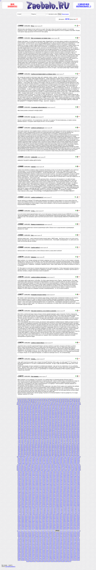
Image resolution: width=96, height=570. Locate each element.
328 (56, 416)
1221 (26, 472)
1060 (47, 460)
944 (56, 452)
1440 (36, 488)
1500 (57, 492)
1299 (47, 477)
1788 (57, 513)
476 (39, 425)
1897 (61, 521)
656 (50, 435)
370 (50, 418)
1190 (45, 470)
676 (44, 437)
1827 (67, 516)
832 (50, 446)
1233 (67, 472)
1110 (32, 464)
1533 (47, 495)
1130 (35, 466)
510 (73, 426)
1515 (47, 493)
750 (67, 441)
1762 (29, 512)
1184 (25, 470)
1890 (36, 521)
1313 (33, 479)
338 (22, 417)
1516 (50, 493)
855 (53, 447)
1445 (54, 488)
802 (28, 445)
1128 (28, 466)
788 (50, 443)
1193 (55, 470)
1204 (29, 471)
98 (33, 402)
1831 (19, 517)
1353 (47, 481)
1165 (25, 468)
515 (25, 427)
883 (70, 449)
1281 (47, 476)
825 (30, 446)
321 (36, 416)
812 (56, 445)
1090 (26, 463)
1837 (40, 517)
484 (61, 425)
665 (75, 435)
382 (22, 420)
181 (75, 406)
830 (44, 446)
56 (68, 400)
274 (28, 413)
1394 (64, 484)
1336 (50, 480)
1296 (36, 477)
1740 (78, 509)
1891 (40, 521)
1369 (40, 483)
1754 (64, 510)
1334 (43, 480)
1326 (78, 479)
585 (36, 431)
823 (25, 446)
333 (70, 416)
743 (47, 441)
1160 (72, 467)
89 (76, 401)
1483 (61, 491)
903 (64, 450)
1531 (40, 495)
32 (79, 399)
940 (44, 452)
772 (67, 442)
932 (22, 452)
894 (39, 450)
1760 (22, 512)
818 (73, 445)
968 (61, 454)
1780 (29, 513)
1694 (43, 506)
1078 (47, 462)
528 (61, 427)
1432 (71, 487)
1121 (68, 464)
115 (79, 402)
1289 (74, 476)
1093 (37, 463)
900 (56, 450)
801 (25, 445)
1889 (33, 521)
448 (22, 424)
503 (53, 426)
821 (19, 446)
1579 (19, 499)
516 (28, 427)
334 (73, 416)
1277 (33, 476)
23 (59, 399)
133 (65, 404)
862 (73, 447)
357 (75, 417)
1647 (67, 502)
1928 (43, 524)
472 (28, 425)
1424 (43, 487)
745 (53, 441)
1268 (64, 475)
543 (42, 429)
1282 (50, 476)
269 (75, 412)
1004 (41, 456)
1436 (22, 488)
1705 (19, 508)
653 (42, 435)
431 (36, 422)
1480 (50, 491)
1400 (22, 485)
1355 (54, 481)
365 (36, 418)
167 (36, 406)
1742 (22, 510)
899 (53, 450)
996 (78, 455)
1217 (74, 471)
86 (70, 401)
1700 (64, 506)
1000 (27, 456)
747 (59, 441)
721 (47, 439)
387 (36, 420)
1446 (57, 488)
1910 (43, 522)
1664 (64, 504)
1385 (33, 484)
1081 (57, 462)
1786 (50, 513)
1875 (47, 520)
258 (44, 412)
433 (42, 422)
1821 (47, 516)
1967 (54, 526)
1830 (78, 516)
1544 (22, 496)
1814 (22, 516)
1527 (26, 495)
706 (67, 438)
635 (53, 434)
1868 (22, 520)
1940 (22, 525)
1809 (68, 514)
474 (33, 425)
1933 (61, 524)
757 (25, 442)
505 (59, 426)
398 (67, 420)
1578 (78, 497)
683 (64, 437)
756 (22, 442)
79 (55, 401)
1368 (36, 483)
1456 (29, 489)
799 (19, 445)
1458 (36, 489)
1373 (54, 483)
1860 (57, 518)
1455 (26, 489)
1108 (25, 464)
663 (70, 435)
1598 (22, 500)
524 (50, 427)
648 (28, 435)
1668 (78, 504)
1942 (29, 525)
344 (39, 417)
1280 (43, 476)
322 (39, 416)
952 (78, 452)
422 (73, 421)
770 (61, 442)
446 (78, 422)
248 (78, 410)
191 (42, 408)
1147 (28, 467)
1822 (50, 516)
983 (42, 455)
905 (70, 450)
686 (73, 437)
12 (36, 399)
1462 (50, 489)
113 (74, 402)
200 (67, 408)
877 (53, 449)
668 (22, 437)
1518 (57, 493)
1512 (36, 493)
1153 (48, 467)
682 (61, 437)
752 (73, 441)
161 (19, 406)
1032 (74, 458)
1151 (42, 467)
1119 (62, 464)
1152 (45, 467)
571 (59, 430)
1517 (54, 493)
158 (73, 405)
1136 (55, 466)
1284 (57, 476)
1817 (33, 516)
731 (75, 439)
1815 (26, 516)
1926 (36, 524)
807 (42, 445)
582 (28, 431)
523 (47, 427)
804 (33, 445)
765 (47, 442)
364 (33, 418)
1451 (74, 488)
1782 (36, 513)
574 (67, 430)
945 (59, 452)
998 (21, 456)
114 (76, 402)
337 (19, 417)
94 (24, 402)
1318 (50, 479)
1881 (67, 520)
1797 (26, 514)
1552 (50, 496)
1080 (54, 462)
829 (42, 446)
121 (32, 404)
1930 (50, 524)
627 (30, 434)
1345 (19, 481)
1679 (54, 505)
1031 (71, 458)
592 (56, 431)
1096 (47, 463)
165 (30, 406)
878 (56, 449)
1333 (40, 480)
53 (61, 400)
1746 (36, 510)
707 (70, 438)
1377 (67, 483)
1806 (57, 514)
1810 (71, 514)
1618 (29, 501)
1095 (43, 463)
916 (39, 451)
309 (64, 414)
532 (73, 427)
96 (28, 402)
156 (67, 405)
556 (78, 429)
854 (50, 447)
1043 (50, 459)
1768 (50, 512)
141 (25, 405)
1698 (57, 506)
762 (39, 442)
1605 (47, 500)
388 (39, 420)
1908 (36, 522)
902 (61, 450)
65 (25, 401)
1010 (61, 456)
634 (50, 434)
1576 (71, 497)
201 (70, 408)
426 (22, 422)
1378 (71, 483)
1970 (64, 526)
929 (75, 451)
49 (53, 400)
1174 (55, 468)
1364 (22, 483)
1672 (29, 505)
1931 (54, 524)
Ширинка (33, 257)
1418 (22, 487)
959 (36, 454)
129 (54, 404)
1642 (50, 502)
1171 (45, 468)
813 (59, 445)
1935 (67, 524)
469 (19, 425)
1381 (19, 484)
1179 (72, 468)
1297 (40, 477)
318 (28, 416)
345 (42, 417)
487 (70, 425)
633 (47, 434)
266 (67, 412)
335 (75, 416)
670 (28, 437)
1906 (29, 522)
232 (33, 410)
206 (22, 409)
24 (62, 399)
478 (44, 425)
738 (33, 441)
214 (44, 409)
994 (73, 455)
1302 (57, 477)
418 (61, 421)
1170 (42, 468)
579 (19, 431)
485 (64, 425)
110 (66, 402)
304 (50, 414)
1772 (64, 512)
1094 (40, 463)
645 (19, 435)
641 (70, 434)
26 (66, 399)
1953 (67, 525)
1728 (36, 509)
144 (33, 405)
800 (22, 445)
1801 (40, 514)
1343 (74, 480)
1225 (40, 472)
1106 (19, 464)
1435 (19, 488)
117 (21, 404)
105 (52, 402)
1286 (64, 476)
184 (22, 408)
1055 (29, 460)
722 (50, 439)
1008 (54, 456)
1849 (19, 518)
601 (19, 433)
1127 (25, 466)
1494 (36, 492)
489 (75, 425)
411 (42, 421)
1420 (29, 487)
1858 (50, 518)
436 (50, 422)
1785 (47, 513)
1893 (47, 521)
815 (64, 445)
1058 (40, 460)
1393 (61, 484)
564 (39, 430)
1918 (71, 522)
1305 (67, 477)
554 (73, 429)
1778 (22, 513)
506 (61, 426)
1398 (78, 484)
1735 (61, 509)
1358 (64, 481)
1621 (40, 501)
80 (57, 401)
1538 (64, 495)
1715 (54, 508)
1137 (59, 466)
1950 (57, 525)
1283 (54, 476)
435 (47, 422)
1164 (21, 468)
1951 (61, 525)
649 (30, 435)
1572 (57, 497)
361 (25, 418)
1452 (78, 488)
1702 (71, 506)
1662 (57, 504)
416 (56, 421)
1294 (29, 477)
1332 (36, 480)
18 (49, 399)
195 (53, 408)
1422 (36, 487)
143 (30, 405)
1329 (26, 480)
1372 (50, 483)
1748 (43, 510)
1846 (71, 517)
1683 (67, 505)
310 (67, 414)
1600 (29, 500)
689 (19, 438)
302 (45, 414)
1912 (50, 522)
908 (78, 450)
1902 (78, 521)
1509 (26, 493)
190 (39, 408)
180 (73, 406)
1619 (33, 501)
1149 (35, 467)
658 (56, 435)
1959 (26, 526)
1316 (43, 479)
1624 (50, 501)
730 (73, 439)
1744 (29, 510)
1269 (67, 475)
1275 (26, 476)
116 (18, 404)
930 (78, 451)
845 (25, 447)
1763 (33, 512)
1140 (69, 466)
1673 (33, 505)
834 (56, 446)
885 (75, 449)
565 (42, 430)
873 (42, 449)
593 (59, 431)
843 (19, 447)
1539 (67, 495)
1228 (50, 472)
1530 (36, 495)
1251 (67, 474)
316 (22, 416)
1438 (29, 488)
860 (67, 447)
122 (34, 404)
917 (42, 451)
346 (44, 417)
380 (78, 418)
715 (30, 439)
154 (61, 405)
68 (31, 401)
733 (19, 441)
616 (61, 433)
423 (75, 421)
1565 (33, 497)
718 (39, 439)
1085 (71, 462)
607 (36, 433)
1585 (40, 499)
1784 (43, 513)
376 (67, 418)
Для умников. (35, 376)
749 (64, 441)
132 (63, 404)
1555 (61, 496)
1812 (78, 514)
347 (47, 417)
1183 (21, 470)
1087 (78, 462)
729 (70, 439)
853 (47, 447)
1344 (78, 480)
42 (38, 400)
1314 (36, 479)
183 (19, 408)
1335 (47, 480)
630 (39, 434)
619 (70, 433)
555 (75, 429)
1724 (22, 509)
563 (36, 430)
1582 (29, 499)
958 (33, 454)
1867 (19, 520)
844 (22, 447)
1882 (71, 520)
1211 (54, 471)
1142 (75, 466)
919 (47, 451)
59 (74, 400)
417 (59, 421)
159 (75, 405)
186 (28, 408)
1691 (33, 506)
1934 (64, 524)
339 (25, 417)
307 (59, 414)
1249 (61, 474)
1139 (65, 466)
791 (59, 443)
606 (33, 433)
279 (42, 413)
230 (28, 410)
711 (19, 439)
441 (64, 422)
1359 (67, 481)
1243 (40, 474)
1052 (19, 460)
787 (47, 443)
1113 (42, 464)
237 (47, 410)
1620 (36, 501)
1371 (47, 483)
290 (73, 413)
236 (44, 410)
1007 (51, 456)
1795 (19, 514)
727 (64, 439)
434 (44, 422)
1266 (57, 475)
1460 (43, 489)
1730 (43, 509)
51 (57, 400)
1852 (29, 518)
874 (44, 449)
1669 (19, 505)
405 (25, 421)
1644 (57, 502)
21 (55, 399)
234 (39, 410)
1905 (26, 522)
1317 (47, 479)
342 (33, 417)
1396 (71, 484)
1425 (47, 487)
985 (47, 455)
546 (50, 429)
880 (61, 449)
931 (19, 452)
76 (48, 401)
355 (70, 417)
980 (33, 455)
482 (56, 425)
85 (68, 401)
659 (59, 435)
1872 (36, 520)
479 (47, 425)
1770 (57, 512)
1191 (48, 470)
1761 (26, 512)
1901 (74, 521)
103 (46, 402)
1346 (22, 481)
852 (44, 447)
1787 (54, 513)
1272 (78, 475)
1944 (36, 525)
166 (33, 406)
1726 (29, 509)
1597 (19, 500)
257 (42, 412)
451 (30, 424)
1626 (57, 501)
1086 (74, 462)
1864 (71, 518)
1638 (36, 502)
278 (39, 413)
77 (51, 401)
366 (39, 418)
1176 (62, 468)
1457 (33, 489)
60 (76, 400)
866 (22, 449)
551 (64, 429)
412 (44, 421)
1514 (43, 493)
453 (36, 424)
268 (73, 412)
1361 (74, 481)
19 (51, 399)
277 (36, 413)
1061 (50, 460)
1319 (54, 479)
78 (53, 401)
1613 (74, 500)
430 (33, 422)
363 (30, 418)
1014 (75, 456)
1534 (50, 495)
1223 (33, 472)
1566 (36, 497)
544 (44, 429)
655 (47, 435)
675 (42, 437)
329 (59, 416)
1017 (22, 458)
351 (59, 417)
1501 (61, 492)
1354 (50, 481)
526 (56, 427)
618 (67, 433)
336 (78, 416)
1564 (29, 497)
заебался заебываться (37, 127)
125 (43, 404)
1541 (74, 495)
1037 (29, 459)
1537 (61, 495)
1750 (50, 510)
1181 (79, 468)
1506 (78, 492)
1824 (57, 516)
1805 (54, 514)
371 (53, 418)
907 (75, 450)
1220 (22, 472)
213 (42, 409)
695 (36, 438)
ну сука (33, 117)
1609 (61, 500)
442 (67, 422)
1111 (35, 464)
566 (44, 430)
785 (42, 443)
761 (36, 442)
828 (39, 446)
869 (30, 449)
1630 (71, 501)
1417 (19, 487)
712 (22, 439)
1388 (43, 484)
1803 (47, 514)
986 (50, 455)
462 (61, 424)
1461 (47, 489)
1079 (50, 462)
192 (44, 408)
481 (53, 425)
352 (61, 417)
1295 (33, 477)
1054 (26, 460)
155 (64, 405)
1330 (29, 480)
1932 (57, 524)
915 (36, 451)
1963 (40, 526)
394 (56, 420)
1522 (71, 493)
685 (70, 437)
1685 (74, 505)
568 (50, 430)
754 (78, 441)
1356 (57, 481)
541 (36, 429)
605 (31, 433)
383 (25, 420)
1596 (78, 499)
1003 (37, 456)
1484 (64, 491)
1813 (19, 516)
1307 (74, 477)
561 (30, 430)
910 (22, 451)
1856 (43, 518)
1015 (79, 456)
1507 (19, 493)
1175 (59, 468)
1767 (47, 512)
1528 (29, 495)
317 (25, 416)
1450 (71, 488)
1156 (59, 467)
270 (78, 412)
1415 (74, 485)
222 (67, 409)
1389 (47, 484)
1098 (54, 463)
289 (70, 413)
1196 (65, 470)
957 (30, 454)
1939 (19, 525)
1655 (33, 504)
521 (42, 427)
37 (27, 400)
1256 (22, 475)
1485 (67, 491)
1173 (52, 468)
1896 (57, 521)
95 (26, 402)
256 (39, 412)
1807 (61, 514)
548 (56, 429)
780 (28, 443)
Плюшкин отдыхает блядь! (38, 294)
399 (70, 420)
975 (19, 455)
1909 (40, 522)
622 (78, 433)
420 (67, 421)
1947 (47, 525)
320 (33, 416)
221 (64, 409)
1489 (19, 492)
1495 (40, 492)
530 (67, 427)
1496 (43, 492)
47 (48, 400)
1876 (50, 520)
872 (39, 449)
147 (42, 405)
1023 (43, 458)
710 (78, 438)
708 (73, 438)
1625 (54, 501)
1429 (61, 487)
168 (39, 406)
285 (59, 413)
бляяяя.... (33, 359)
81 (59, 401)
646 (22, 435)
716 (33, 439)
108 (60, 402)
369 (47, 418)
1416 (78, 485)
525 (53, 427)
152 (56, 405)
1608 (57, 500)
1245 (47, 474)
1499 (54, 492)
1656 (36, 504)
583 (30, 431)
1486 (71, 491)
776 (78, 442)
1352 (43, 481)
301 (42, 414)
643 (75, 434)
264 (61, 412)
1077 (43, 462)
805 (36, 445)
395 (59, 420)
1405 (40, 485)
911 (25, 451)
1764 (36, 512)
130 (57, 404)
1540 (71, 495)
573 (64, 430)
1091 (30, 463)
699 (47, 438)
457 (47, 424)
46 (46, 400)
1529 (33, 495)
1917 (67, 522)
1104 (74, 463)
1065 (64, 460)
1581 (26, 499)
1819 (40, 516)
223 (70, 409)
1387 (40, 484)
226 (78, 409)
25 (64, 399)
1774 (71, 512)
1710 (36, 508)
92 (20, 402)
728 (67, 439)
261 (53, 412)
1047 (64, 459)
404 (22, 421)
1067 (71, 460)
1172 (48, 468)
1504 (71, 492)
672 (33, 437)
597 (70, 431)
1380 (78, 483)
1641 (47, 502)
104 (49, 402)
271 (19, 413)
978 (28, 455)
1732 (50, 509)
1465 (61, 489)
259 (47, 412)
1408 (50, 485)
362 (28, 418)
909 (19, 451)
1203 (26, 471)
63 (20, 401)
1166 (28, 468)
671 (30, 437)
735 (25, 441)
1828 (71, 516)
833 (53, 446)
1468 (71, 489)
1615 (19, 501)
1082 (61, 462)
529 (64, 427)
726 (61, 439)
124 (40, 404)
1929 (47, 524)
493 (25, 426)
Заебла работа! (35, 247)
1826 (64, 516)
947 (64, 452)
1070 (19, 462)
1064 (61, 460)
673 (36, 437)
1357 (61, 481)
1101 (64, 463)
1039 (36, 459)
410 (39, 421)
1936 (71, 524)
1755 (67, 510)
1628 (64, 501)
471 (25, 425)
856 (56, 447)
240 (56, 410)
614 (56, 433)
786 (44, 443)
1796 (22, 514)
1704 (78, 506)
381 (19, 420)
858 (61, 447)
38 (29, 400)
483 (59, 425)
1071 (22, 462)
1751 (54, 510)
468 (78, 424)
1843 (61, 517)
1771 (61, 512)
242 (61, 410)
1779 (26, 513)
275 (30, 413)
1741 (19, 510)
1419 (26, 487)
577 (75, 430)
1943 (33, 525)
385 (30, 420)
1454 (22, 489)
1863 (67, 518)
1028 (61, 458)
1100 (61, 463)
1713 (47, 508)
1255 (19, 475)
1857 (47, 518)
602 (22, 433)
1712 (43, 508)
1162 (79, 467)
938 (39, 452)
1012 (68, 456)
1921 (19, 524)
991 (64, 455)
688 (78, 437)
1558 (71, 496)
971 (70, 454)
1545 (26, 496)
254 (33, 412)
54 (63, 400)
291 (75, 413)
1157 (62, 467)
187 (30, 408)
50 (55, 400)
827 (36, 446)
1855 (40, 518)
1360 (71, 481)
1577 (74, 497)
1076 (40, 462)
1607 (54, 500)
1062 (54, 460)
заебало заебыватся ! (37, 197)
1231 (61, 472)
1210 (50, 471)
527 (59, 427)
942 (50, 452)
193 (47, 408)
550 (61, 429)
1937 (74, 524)
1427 (54, 487)
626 (28, 434)
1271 (74, 475)
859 (64, 447)
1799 (33, 514)
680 (56, 437)
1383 (26, 484)
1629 (67, 501)
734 (22, 441)
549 (59, 429)
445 (75, 422)
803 (31, 445)
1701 (67, 506)
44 (42, 400)
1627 (61, 501)
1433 (74, 487)
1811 (75, 514)
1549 (40, 496)
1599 (26, 500)
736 (28, 441)
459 (53, 424)
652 (39, 435)
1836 (36, 517)
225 (75, 409)
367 (42, 418)
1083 (64, 462)
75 (46, 401)
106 (55, 402)
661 (64, 435)
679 (53, 437)
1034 (19, 459)
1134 (48, 466)
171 (47, 406)
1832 (22, 517)
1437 (26, 488)
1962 (36, 526)
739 (36, 441)
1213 (61, 471)
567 (47, 430)
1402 (29, 485)
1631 (74, 501)
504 (56, 426)
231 (30, 410)
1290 (78, 476)
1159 (69, 467)
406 (28, 421)
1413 (67, 485)
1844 (64, 517)
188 (33, 408)
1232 (64, 472)
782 (33, 443)
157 (70, 405)
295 (25, 414)
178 (67, 406)
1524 (78, 493)
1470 (78, 489)
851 (42, 447)
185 (25, 408)
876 (50, 449)
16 (44, 399)
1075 (36, 462)
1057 (36, 460)
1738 (71, 509)
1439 (33, 488)
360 (22, 418)
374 (61, 418)
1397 (74, 484)
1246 (50, 474)
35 (23, 400)
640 (67, 434)
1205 (33, 471)
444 (73, 422)
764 (44, 442)
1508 (22, 493)
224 (73, 409)
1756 (71, 510)
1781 (33, 513)
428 (28, 422)
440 (61, 422)
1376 (64, 483)
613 (53, 433)
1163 (18, 468)
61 (79, 400)
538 (28, 429)
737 (30, 441)
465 (70, 424)
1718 (64, 508)
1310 (22, 479)
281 (47, 413)
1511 (33, 493)
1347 (26, 481)
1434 (78, 487)
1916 (64, 522)
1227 (47, 472)
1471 (19, 491)
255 (36, 412)
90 (79, 401)
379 (75, 418)
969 (64, 454)
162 (22, 406)
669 (25, 437)
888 (22, 450)
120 (29, 404)
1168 (35, 468)
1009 (58, 456)
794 (67, 443)
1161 (75, 467)
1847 (74, 517)
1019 (29, 458)
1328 (22, 480)
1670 (22, 505)
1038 (33, 459)
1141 (72, 466)
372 (56, 418)
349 (53, 417)
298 (33, 414)
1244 (43, 474)
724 (56, 439)
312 (73, 414)
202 (73, 408)
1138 (62, 466)
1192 (52, 470)
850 (39, 447)
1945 (40, 525)
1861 (61, 518)
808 (45, 445)
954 (22, 454)
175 (59, 406)
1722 (78, 508)
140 (22, 405)
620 (73, 433)
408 (33, 421)
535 (19, 429)
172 (50, 406)
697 (42, 438)
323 (42, 416)
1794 (78, 513)
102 (43, 402)
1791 (67, 513)
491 (19, 426)
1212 (57, 471)
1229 (54, 472)
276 (33, 413)
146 (39, 405)
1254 (78, 474)
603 (25, 433)
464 (67, 424)
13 (38, 399)
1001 (30, 456)
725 (59, 439)
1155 (55, 467)
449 (25, 424)
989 (59, 455)
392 (50, 420)
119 (26, 404)
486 (67, 425)
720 (44, 439)
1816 (29, 516)
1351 (40, 481)
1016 (19, 458)
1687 (19, 506)
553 (70, 429)
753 (75, 441)
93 (22, 402)
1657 (40, 504)
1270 (71, 475)
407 (31, 421)
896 (44, 450)
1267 (61, 475)
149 (47, 405)
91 (18, 402)
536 (22, 429)
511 (75, 426)
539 (30, 429)
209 (31, 409)
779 (25, 443)
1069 (78, 460)
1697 (54, 506)
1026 (54, 458)
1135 (52, 466)
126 (46, 404)
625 (25, 434)
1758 (78, 510)
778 (22, 443)
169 (42, 406)
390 (44, 420)
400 (73, 420)
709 (75, 438)
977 (25, 455)
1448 (64, 488)
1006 (47, 456)
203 (75, 408)
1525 (19, 495)
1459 (40, 489)
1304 (64, 477)
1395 (67, 484)
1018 (26, 458)
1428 (57, 487)
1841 (54, 517)
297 (31, 414)
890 (28, 450)
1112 (39, 464)
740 (39, 441)
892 (33, 450)
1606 (50, 500)
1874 (43, 520)
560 (28, 430)
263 (59, 412)
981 (36, 455)
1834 (29, 517)
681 (59, 437)
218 (56, 409)
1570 (50, 497)
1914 (57, 522)
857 (59, 447)
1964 (43, 526)
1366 (29, 483)
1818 (36, 516)
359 (19, 418)
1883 (74, 520)
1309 (19, 479)
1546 (29, 496)
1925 (33, 524)
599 (75, 431)
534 (78, 427)
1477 (40, 491)
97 (31, 402)
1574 (64, 497)
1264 (50, 475)
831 (47, 446)
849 (36, 447)
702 (56, 438)
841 (75, 446)
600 (78, 431)
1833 (26, 517)
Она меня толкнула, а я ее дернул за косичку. (43, 310)
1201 (19, 471)
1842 (57, 517)
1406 (43, 485)
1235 (74, 472)
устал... (33, 211)
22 (57, 399)
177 (64, 406)
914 (33, 451)
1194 (59, 470)
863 (75, 447)
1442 (43, 488)
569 (53, 430)
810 (50, 445)
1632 (78, 501)
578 (78, 430)
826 (33, 446)
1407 (47, 485)
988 (56, 455)
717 (36, 439)
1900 (71, 521)
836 (61, 446)
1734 (57, 509)
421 (70, 421)
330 (61, 416)
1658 (43, 504)
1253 (74, 474)
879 (59, 449)
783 (36, 443)
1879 (61, 520)
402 (78, 420)
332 (67, 416)
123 (37, 404)
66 (27, 401)
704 (61, 438)
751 (70, 441)
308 (61, 414)
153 (59, 405)
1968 (57, 526)
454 (39, 424)
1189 (42, 470)
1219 (19, 472)
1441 (40, 488)
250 (22, 412)
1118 (58, 464)
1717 (61, 508)
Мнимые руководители (37, 224)
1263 (47, 475)
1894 (50, 521)
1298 (43, 477)
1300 (50, 477)
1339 (61, 480)
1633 (19, 502)
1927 (40, 524)
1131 (38, 466)
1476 (36, 491)
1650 (78, 502)
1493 (33, 492)
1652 (22, 504)
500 (45, 426)
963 (47, 454)
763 (42, 442)
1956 (78, 525)
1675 (40, 505)
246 (73, 410)
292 (78, 413)
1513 (40, 493)
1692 (36, 506)
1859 (54, 518)
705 (64, 438)
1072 (26, 462)
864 (78, 447)
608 (39, 433)
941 (47, 452)
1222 (29, 472)
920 (50, 451)
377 (70, 418)
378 (73, 418)
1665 (67, 504)
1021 (36, 458)
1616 (22, 501)
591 (53, 431)
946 (61, 452)
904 (67, 450)
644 (78, 434)
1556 (64, 496)
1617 (26, 501)
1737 (67, 509)
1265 (54, 475)
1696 (50, 506)
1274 (22, 476)
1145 (21, 467)
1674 (36, 505)
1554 (57, 496)
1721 (74, 508)
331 (64, 416)
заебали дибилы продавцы (38, 277)
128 (51, 404)
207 (25, 409)
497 (36, 426)
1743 (26, 510)
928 (73, 451)
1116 (52, 464)
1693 (40, 506)
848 (33, 447)
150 (50, 405)
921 (53, 451)
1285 (61, 476)
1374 (57, 483)
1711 (40, 508)
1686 (78, 505)
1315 (40, 479)
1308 (78, 477)
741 (42, 441)
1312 (29, 479)
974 (78, 454)
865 (19, 449)
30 (74, 399)
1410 (57, 485)
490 (78, 425)
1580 (22, 499)
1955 (74, 525)
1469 (74, 489)
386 (33, 420)
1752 (57, 510)
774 (73, 442)
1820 (43, 516)
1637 (33, 502)
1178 (69, 468)
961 (42, 454)
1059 (43, 460)
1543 (19, 496)
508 (67, 426)
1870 (29, 520)
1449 (67, 488)
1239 (26, 474)
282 (50, 413)
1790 (64, 513)
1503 (67, 492)
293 (19, 414)
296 (28, 414)
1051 (78, 459)
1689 (26, 506)
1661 (54, 504)
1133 (45, 466)
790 (56, 443)
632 (44, 434)
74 (44, 401)
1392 (57, 484)
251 (25, 412)
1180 (75, 468)
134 (68, 404)
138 (79, 404)
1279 (40, 476)
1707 (26, 508)
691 (25, 438)
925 (64, 451)
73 (42, 401)
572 (61, 430)
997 (18, 456)
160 (78, 405)
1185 (28, 470)
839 (70, 446)
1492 (29, 492)
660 (61, 435)
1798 (29, 514)
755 (19, 442)
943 (53, 452)
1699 (61, 506)
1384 (29, 484)
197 (59, 408)
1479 (47, 491)
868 (28, 449)
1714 (50, 508)
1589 (54, 499)
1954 (71, 525)
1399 (19, 485)
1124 (78, 464)
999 (24, 456)
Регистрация (65, 14)
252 (28, 412)
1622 (43, 501)
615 (59, 433)
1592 (64, 499)
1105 (78, 463)
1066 (67, 460)
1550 (43, 496)
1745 (33, 510)
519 (36, 427)
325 (47, 416)
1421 (33, 487)
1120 (65, 464)
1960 (29, 526)
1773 (67, 512)
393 (53, 420)
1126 (21, 466)
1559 (74, 496)
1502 (64, 492)
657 (53, 435)
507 (64, 426)
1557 (67, 496)
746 (56, 441)
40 (33, 400)
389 (42, 420)
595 (64, 431)
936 (33, 452)
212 (39, 409)
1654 (29, 504)
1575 (67, 497)
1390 (50, 484)
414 (50, 421)
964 (50, 454)
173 (53, 406)
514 (22, 427)
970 (67, 454)
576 (73, 430)
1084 (67, 462)
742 (44, 441)
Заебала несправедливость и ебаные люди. (43, 74)
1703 (74, 506)
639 (64, 434)
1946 (43, 525)
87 (72, 401)
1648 (71, 502)
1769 (54, 512)
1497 (47, 492)
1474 (29, 491)
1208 (43, 471)
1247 (54, 474)
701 (53, 438)
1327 (19, 480)
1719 (67, 508)
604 (28, 433)
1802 (43, 514)
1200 (79, 470)
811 (53, 445)
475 (36, 425)
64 (23, 401)
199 (64, 408)
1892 (43, 521)
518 (33, 427)
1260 (36, 475)
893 (36, 450)
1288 (71, 476)
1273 (19, 476)
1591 (61, 499)
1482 (57, 491)
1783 (40, 513)
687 (75, 437)
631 (42, 434)
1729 (40, 509)
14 (40, 399)
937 (36, 452)
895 (42, 450)
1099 (57, 463)
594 (61, 431)
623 (19, 434)
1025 (50, 458)
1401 (26, 485)
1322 (64, 479)
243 (64, 410)
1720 (71, 508)
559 (25, 430)
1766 (43, 512)
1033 (78, 458)
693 (30, 438)
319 (30, 416)
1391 (54, 484)
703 (59, 438)
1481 (54, 491)
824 (28, 446)
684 (67, 437)
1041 (43, 459)
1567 (40, 497)
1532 (43, 495)
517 (30, 427)
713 (25, 439)
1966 (50, 526)
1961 (33, 526)
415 (53, 421)
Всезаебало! (12, 5)
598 (73, 431)
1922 (22, 524)
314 (78, 414)
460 (56, 424)
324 (44, 416)
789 (53, 443)
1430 (64, 487)
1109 (29, 464)
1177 (65, 468)
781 (30, 443)
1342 (71, 480)
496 (33, 426)
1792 (71, 513)
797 (75, 443)
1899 (67, 521)
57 (70, 400)
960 (39, 454)
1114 (45, 464)
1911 (47, 522)
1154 (52, 467)
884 (73, 449)
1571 (54, 497)
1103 (71, 463)
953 (19, 454)
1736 (64, 509)
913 (30, 451)
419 (64, 421)
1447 (61, 488)
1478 (43, 491)
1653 (26, 504)
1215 (67, 471)
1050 (74, 459)
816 (67, 445)
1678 (50, 505)
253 (30, 412)
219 (59, 409)
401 (75, 420)
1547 (33, 496)
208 (28, 409)
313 (75, 414)
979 (30, 455)
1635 (26, 502)
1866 (78, 518)
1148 (32, 467)
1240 (29, 474)
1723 (19, 509)
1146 (25, 467)
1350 (36, 481)
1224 (36, 472)
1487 (74, 491)
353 (64, 417)
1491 (26, 492)
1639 (40, 502)
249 (19, 412)
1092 (33, 463)
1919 (74, 522)
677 (47, 437)
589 (47, 431)
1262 (43, 475)
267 (70, 412)
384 (28, 420)
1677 (47, 505)
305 (53, 414)
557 (19, 430)
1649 (74, 502)
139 (19, 405)
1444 (50, 488)
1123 (75, 464)
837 (64, 446)
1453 (19, 489)
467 (75, 424)
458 (50, 424)
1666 (71, 504)
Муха (32, 26)
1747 (40, 510)
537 (25, 429)
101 (40, 402)
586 (39, 431)
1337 (54, 480)
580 (22, 431)
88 (74, 401)
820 (78, 445)
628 (33, 434)
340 (28, 417)
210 (33, 409)
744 (50, 441)
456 (44, 424)
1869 (26, 520)
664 (73, 435)
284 (56, 413)
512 (78, 426)
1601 (33, 500)
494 (28, 426)
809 (47, 445)
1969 (61, 526)
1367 (33, 483)
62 (18, 401)
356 (73, 417)
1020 (33, 458)
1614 (78, 500)
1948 (50, 525)
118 (23, 404)
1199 (75, 470)
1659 (47, 504)
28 (70, 399)
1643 (54, 502)
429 (30, 422)
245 (70, 410)
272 (22, 413)
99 (35, 402)
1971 (67, 526)
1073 (29, 462)
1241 (33, 474)
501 (47, 426)
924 (61, 451)
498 (39, 426)
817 (70, 445)
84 (66, 401)
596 (67, 431)
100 (38, 402)
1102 (68, 463)
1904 (22, 522)
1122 (72, 464)
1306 (71, 477)
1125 (18, 466)
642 (73, 434)
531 (70, 427)
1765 (40, 512)
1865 (74, 518)
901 (59, 450)
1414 (71, 485)
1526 (22, 495)
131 (60, 404)
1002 (34, 456)
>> (0, 0)
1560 (78, 496)
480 (50, 425)
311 (70, 414)
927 (70, 451)
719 (42, 439)
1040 (40, 459)
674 (39, 437)
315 (19, 416)
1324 (71, 479)
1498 (50, 492)
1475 (33, 491)
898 (50, 450)
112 (71, 402)
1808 (64, 514)
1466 (64, 489)
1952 (64, 525)
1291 (19, 477)
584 (33, 431)
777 (19, 443)
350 (56, 417)
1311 (26, 479)
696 (39, 438)
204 (78, 408)
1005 (44, 456)
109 (63, 402)
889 (25, 450)
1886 (22, 521)
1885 (19, 521)
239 (53, 410)
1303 (61, 477)
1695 (47, 506)
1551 (47, 496)
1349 (33, 481)
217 (53, 409)
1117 (55, 464)
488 (73, 425)
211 (36, 409)
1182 (18, 470)
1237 (19, 474)
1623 (47, 501)
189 (36, 408)
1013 (72, 456)
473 (30, 425)
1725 (26, 509)
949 (70, 452)
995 (75, 455)
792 (61, 443)
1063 (57, 460)
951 (75, 452)
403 (19, 421)
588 (44, 431)
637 (59, 434)
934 (28, 452)
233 (36, 410)
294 (22, 414)
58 (72, 400)
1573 (61, 497)
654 (44, 435)
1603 (40, 500)
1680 (57, 505)
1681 (61, 505)
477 (42, 425)
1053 (22, 460)
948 (67, 452)
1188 (38, 470)
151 (53, 405)
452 (33, 424)
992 (67, 455)
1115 (48, 464)
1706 (22, 508)
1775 (74, 512)
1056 (33, 460)
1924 (29, 524)
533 (75, 427)
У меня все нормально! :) (83, 5)
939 (42, 452)
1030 (67, 458)
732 (78, 439)
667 (19, 437)
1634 (22, 502)
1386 (36, 484)
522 (44, 427)
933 (25, 452)
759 (30, 442)
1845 (67, 517)
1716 (57, 508)
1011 (65, 456)
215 (47, 409)
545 (47, 429)
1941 (26, 525)
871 (36, 449)
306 (56, 414)
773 (70, 442)
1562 (22, 497)
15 (42, 399)
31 (77, 399)
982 (39, 455)
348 (50, 417)
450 (28, 424)
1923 (26, 524)
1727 (33, 509)
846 (28, 447)
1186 (32, 470)
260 (50, 412)
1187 (35, 470)
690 (22, 438)
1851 (26, 518)
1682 (64, 505)
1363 (19, 483)
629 (36, 434)
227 (19, 410)
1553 (54, 496)
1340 (64, 480)
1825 (61, 516)
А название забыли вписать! (39, 107)
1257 (26, 475)
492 (22, 426)
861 (70, 447)
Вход (59, 14)
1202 (22, 471)
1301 (54, 477)
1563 (26, 497)
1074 (33, 462)
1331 (33, 480)
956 (28, 454)
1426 (50, 487)
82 (61, 401)
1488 (78, 491)
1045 (57, 459)
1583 (33, 499)
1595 (74, 499)
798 (78, 443)
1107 (22, 464)
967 (59, 454)
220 (61, 409)
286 (61, 413)
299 (36, 414)
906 (73, 450)
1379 (74, 483)
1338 (57, 480)
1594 (71, 499)
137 (77, 404)
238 (50, 410)
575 (70, 430)
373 (59, 418)
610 (45, 433)
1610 (64, 500)
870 (33, 449)
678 (50, 437)
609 (42, 433)
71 (38, 401)
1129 (32, 466)
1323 (67, 479)
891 (30, 450)
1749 (47, 510)
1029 (64, 458)
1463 (54, 489)
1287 (67, 476)
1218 (78, 471)
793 (64, 443)
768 (56, 442)
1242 (36, 474)
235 (42, 410)
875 (47, 449)
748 (61, 441)
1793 (74, 513)
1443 (47, 488)
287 (64, 413)
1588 (50, 499)
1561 (19, 497)
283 (53, 413)
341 (30, 417)
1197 (69, 470)
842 (78, 446)
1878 (57, 520)
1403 (33, 485)
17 (46, 399)
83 (63, 401)
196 (56, 408)
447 (19, 424)
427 (25, 422)
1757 (74, 510)
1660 (50, 504)
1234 (71, 472)
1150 (38, 467)
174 (56, 406)
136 (74, 404)
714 (28, 439)
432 (39, 422)
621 (75, 433)
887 (19, 450)
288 (67, 413)
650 (33, 435)
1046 (61, 459)
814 (61, 445)
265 (64, 412)
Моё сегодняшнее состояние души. (41, 38)
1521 (67, 493)
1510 (29, 493)
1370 (43, 483)
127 (49, 404)
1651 (19, 504)
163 (25, 406)
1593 (67, 499)
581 (25, 431)
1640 (43, 502)
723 (53, 439)
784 (39, 443)
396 (61, 420)
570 (56, 430)
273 (25, 413)
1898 (64, 521)
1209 (47, 471)
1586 (43, 499)
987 (53, 455)
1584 (36, 499)
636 (56, 434)
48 (51, 400)
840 (73, 446)
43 (40, 400)
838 (67, 446)
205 (19, 409)
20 (53, 399)
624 (22, 434)
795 (70, 443)
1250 (64, 474)
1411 (61, 485)
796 (73, 443)
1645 (61, 502)
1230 (57, 472)
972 (73, 454)
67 (29, 401)
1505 (74, 492)
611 (47, 433)
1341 (67, 480)
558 (22, 430)
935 (30, 452)
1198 (72, 470)
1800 (36, 514)
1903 (19, 522)
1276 (29, 476)
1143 (79, 466)
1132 (42, 466)
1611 (68, 500)
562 (33, 430)
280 (44, 413)
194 (50, 408)
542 (39, 429)
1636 (29, 502)
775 (75, 442)
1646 (64, 502)
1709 (33, 508)
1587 (47, 499)
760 (33, 442)
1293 (26, 477)
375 (64, 418)
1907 (33, 522)
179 (70, 406)
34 (20, 400)
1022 (40, 458)
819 (75, 445)
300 (39, 414)
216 (50, 409)
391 (47, 420)
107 (57, 402)
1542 (78, 495)
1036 (26, 459)
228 (22, 410)
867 (25, 449)
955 (25, 454)
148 (44, 405)
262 (56, 412)
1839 (47, 517)
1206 (36, 471)
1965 (47, 526)
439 (59, 422)
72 (40, 401)
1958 (22, 526)
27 (68, 399)
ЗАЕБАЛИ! (34, 157)
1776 (78, 512)
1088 (19, 463)
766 (50, 442)
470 (22, 425)
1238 (22, 474)
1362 (78, 481)
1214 (64, 471)
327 (53, 416)
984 (44, 455)
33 (18, 400)
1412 (64, 485)
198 (61, 408)
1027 (57, 458)
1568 (43, 497)
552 (67, 429)
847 (30, 447)
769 (59, 442)
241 (59, 410)
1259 (33, 475)
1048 (67, 459)
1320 (57, 479)
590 (50, 431)
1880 (64, 520)
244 (67, 410)
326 (50, 416)
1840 (50, 517)
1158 (65, 467)
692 (28, 438)
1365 (26, 483)
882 (67, 449)
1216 (71, 471)
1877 (54, 520)
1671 (26, 505)
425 (19, 422)
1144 (18, 467)
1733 (54, 509)
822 (22, 446)
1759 (19, 512)
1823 (54, 516)
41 (35, 400)
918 (44, 451)
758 (28, 442)
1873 (40, 520)
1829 (74, 516)
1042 (47, 459)
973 (75, 454)
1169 (38, 468)
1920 (78, 522)
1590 (57, 499)
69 (33, 401)
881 (64, 449)
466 (73, 424)
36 (25, 400)
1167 (32, 468)
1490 (22, 492)
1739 (74, 509)
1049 (71, 459)
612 (50, 433)
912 (28, 451)
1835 (33, 517)
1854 (36, 518)
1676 (43, 505)
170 (44, 406)
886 (78, 449)
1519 (61, 493)
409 (36, 421)
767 (53, 442)
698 (44, 438)
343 (36, 417)
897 (47, 450)
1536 (57, 495)
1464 (57, 489)
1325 (74, 479)
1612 (71, 500)
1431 (67, 487)
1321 (61, 479)
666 (78, 435)
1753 (61, 510)
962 (44, 454)
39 (31, 400)
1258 (29, 475)
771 (64, 442)
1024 (47, 458)
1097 (50, 463)
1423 (40, 487)
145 (36, 405)
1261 (40, 475)
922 (56, 451)
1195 (62, 470)
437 (53, 422)
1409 (54, 485)
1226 (43, 472)
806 (39, 445)
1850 (22, 518)
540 (33, 429)
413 (47, 421)
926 (67, 451)
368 (44, 418)
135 (71, 404)
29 (72, 399)
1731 (47, 509)
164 (28, 406)
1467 (67, 489)
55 (66, 400)
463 (64, 424)
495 (31, 426)
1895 (54, 521)
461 (59, 424)
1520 (64, 493)
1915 (61, 522)
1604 (43, 500)
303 (47, 414)
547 (53, 429)
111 (68, 402)
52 (59, 400)
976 (22, 455)
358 (78, 417)
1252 (71, 474)
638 (61, 434)
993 (70, 455)
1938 (78, 524)
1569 (47, 497)
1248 (57, 474)
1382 (22, 484)
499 (42, 426)
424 (78, 421)
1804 (50, 514)
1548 (36, 496)
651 (36, 435)
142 (28, 405)
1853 (33, 518)
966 (56, 454)
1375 (61, 483)
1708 (29, 508)
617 (64, 433)
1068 (74, 460)
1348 (29, 481)
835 (59, 446)
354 (67, 417)
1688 (22, 506)
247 (75, 410)
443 (70, 422)
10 (31, 399)
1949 (54, 525)
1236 (78, 472)
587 (42, 431)
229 (25, 410)
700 (50, 438)
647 (25, 435)
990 (61, 455)
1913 (54, 522)
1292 (22, 477)
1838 (43, 517)
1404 (36, 485)
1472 (22, 491)
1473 (26, 491)
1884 (78, 520)
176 (61, 406)
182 (78, 406)
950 (73, 452)
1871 (33, 520)
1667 (74, 504)
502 (50, 426)
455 (42, 424)
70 (35, 401)
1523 (74, 493)
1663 (61, 504)
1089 (23, 463)
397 (64, 420)
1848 (78, 517)
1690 (29, 506)
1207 (40, 471)
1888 (29, 521)
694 (33, 438)
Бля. (32, 235)
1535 (54, 495)
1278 (36, 476)
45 (44, 400)
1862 (64, 518)
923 (59, 451)
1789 (61, 513)
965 (53, 454)
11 (33, 399)
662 (67, 435)
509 (70, 426)
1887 (26, 521)
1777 (19, 513)
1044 (54, 459)
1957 (19, 526)
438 (56, 422)
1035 (22, 459)
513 (19, 427)
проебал (33, 166)
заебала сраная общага (37, 342)
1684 (71, 505)
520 (39, 427)
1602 (36, 500)
